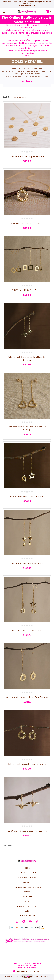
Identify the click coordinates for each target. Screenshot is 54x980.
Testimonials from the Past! (27, 887)
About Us (27, 892)
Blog (27, 901)
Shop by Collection (27, 873)
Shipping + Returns (27, 906)
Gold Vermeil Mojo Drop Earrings (27, 290)
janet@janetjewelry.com (28, 971)
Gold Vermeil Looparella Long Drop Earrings (27, 697)
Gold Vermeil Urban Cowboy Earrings (27, 630)
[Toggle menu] (7, 11)
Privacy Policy (27, 916)
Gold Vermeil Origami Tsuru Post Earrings (27, 831)
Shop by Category (27, 877)
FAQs (26, 911)
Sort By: (6, 97)
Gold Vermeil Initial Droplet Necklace (27, 156)
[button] (27, 940)
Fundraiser (27, 897)
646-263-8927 (30, 6)
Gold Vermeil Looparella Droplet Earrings (27, 764)
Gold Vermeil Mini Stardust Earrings (27, 496)
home (27, 868)
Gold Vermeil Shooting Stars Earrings (27, 563)
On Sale (27, 882)
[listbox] (21, 97)
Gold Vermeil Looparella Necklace (27, 223)
